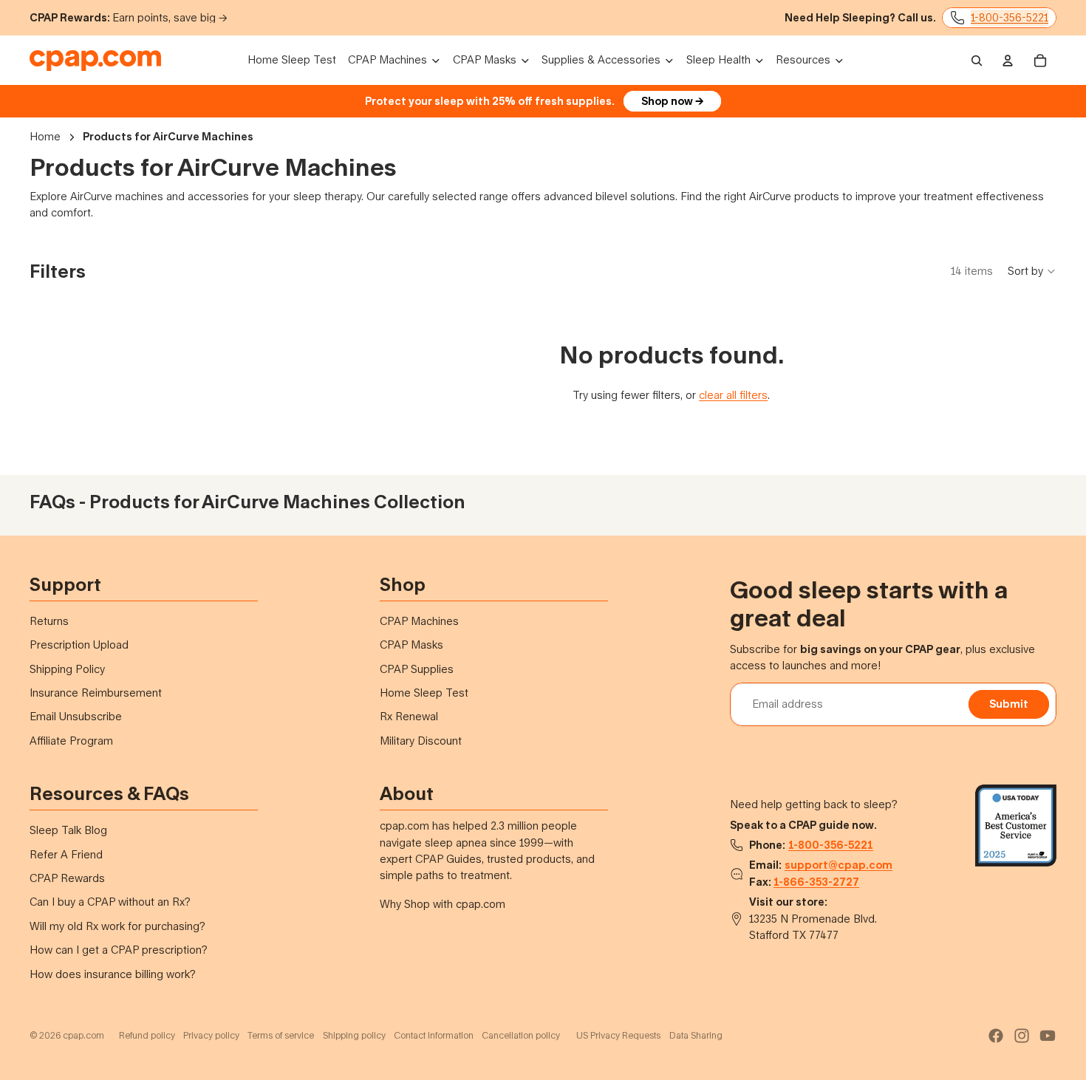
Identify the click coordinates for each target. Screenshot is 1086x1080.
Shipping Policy (67, 669)
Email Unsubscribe (76, 716)
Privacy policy (211, 1035)
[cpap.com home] (95, 60)
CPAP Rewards (67, 878)
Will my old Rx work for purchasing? (117, 926)
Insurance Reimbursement (96, 692)
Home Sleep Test (424, 692)
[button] (1032, 271)
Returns (49, 621)
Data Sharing (696, 1035)
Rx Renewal (409, 716)
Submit (1008, 703)
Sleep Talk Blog (68, 830)
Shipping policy (354, 1035)
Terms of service (280, 1035)
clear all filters (733, 395)
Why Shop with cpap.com (442, 904)
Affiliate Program (71, 740)
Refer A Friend (66, 854)
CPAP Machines (419, 621)
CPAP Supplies (417, 669)
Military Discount (421, 740)
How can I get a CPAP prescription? (119, 949)
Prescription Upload (79, 644)
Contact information (434, 1035)
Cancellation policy (521, 1035)
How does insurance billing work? (113, 974)
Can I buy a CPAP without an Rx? (110, 901)
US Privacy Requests (618, 1035)
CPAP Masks (411, 644)
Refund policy (147, 1035)
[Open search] (976, 60)
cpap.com (83, 1035)
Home (45, 136)
